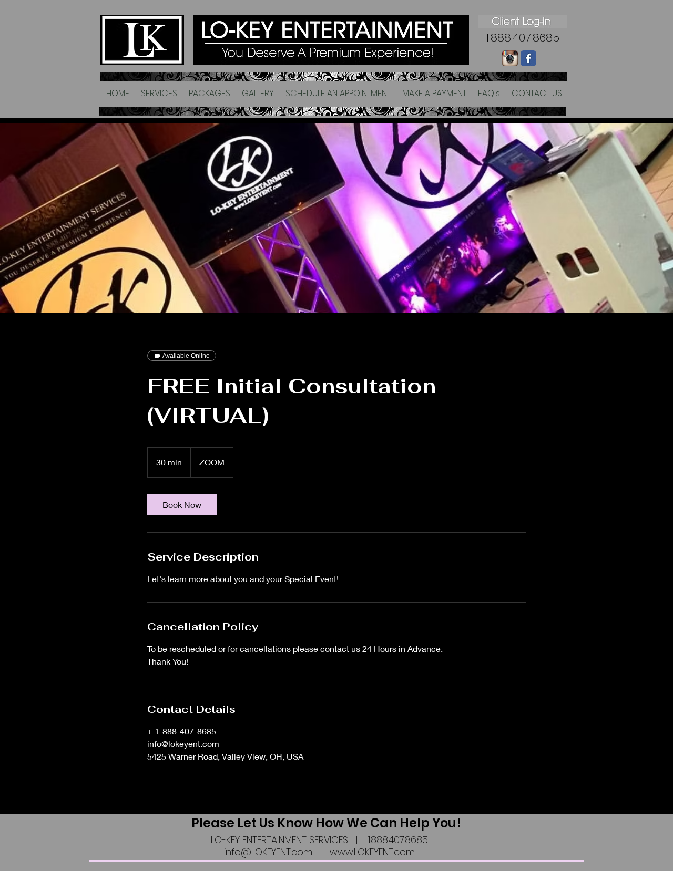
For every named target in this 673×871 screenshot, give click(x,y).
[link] (182, 504)
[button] (159, 93)
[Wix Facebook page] (528, 58)
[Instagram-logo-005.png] (510, 58)
